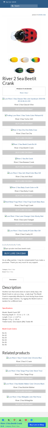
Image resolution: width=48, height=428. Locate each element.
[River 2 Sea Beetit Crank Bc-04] (24, 36)
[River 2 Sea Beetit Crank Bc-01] (29, 70)
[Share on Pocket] (25, 420)
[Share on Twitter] (8, 420)
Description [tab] (13, 279)
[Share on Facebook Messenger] (31, 420)
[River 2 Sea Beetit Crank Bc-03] (35, 60)
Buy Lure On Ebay (24, 109)
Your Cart (10, 2)
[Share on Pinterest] (14, 420)
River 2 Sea (42, 15)
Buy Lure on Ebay (37, 425)
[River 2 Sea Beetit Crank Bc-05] (24, 60)
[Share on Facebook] (3, 420)
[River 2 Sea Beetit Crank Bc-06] (13, 60)
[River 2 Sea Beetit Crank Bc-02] (18, 70)
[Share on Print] (20, 420)
